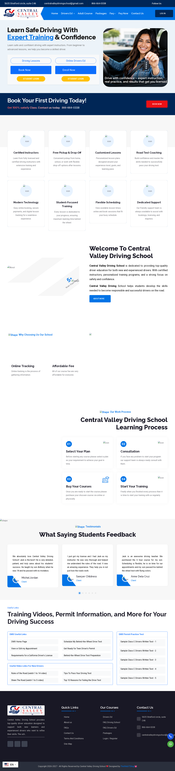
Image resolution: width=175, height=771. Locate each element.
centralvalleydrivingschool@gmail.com (63, 3)
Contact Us (69, 733)
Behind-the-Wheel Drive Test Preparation (82, 655)
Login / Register (110, 738)
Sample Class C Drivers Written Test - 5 (138, 678)
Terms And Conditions (74, 738)
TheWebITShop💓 (129, 766)
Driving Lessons (31, 60)
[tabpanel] (33, 566)
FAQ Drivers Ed (109, 728)
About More (98, 299)
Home (54, 13)
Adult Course (85, 13)
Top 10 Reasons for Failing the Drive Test (82, 680)
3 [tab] (86, 593)
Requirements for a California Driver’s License (31, 655)
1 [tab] (79, 593)
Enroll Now (69, 70)
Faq (112, 13)
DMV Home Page (19, 641)
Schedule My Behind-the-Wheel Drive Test (83, 641)
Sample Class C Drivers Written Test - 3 (138, 660)
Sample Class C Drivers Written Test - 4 (138, 669)
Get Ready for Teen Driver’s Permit (79, 648)
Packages (101, 13)
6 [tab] (95, 593)
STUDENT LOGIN (31, 79)
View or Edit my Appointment (24, 648)
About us (68, 722)
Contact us (137, 13)
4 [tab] (89, 593)
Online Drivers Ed (75, 60)
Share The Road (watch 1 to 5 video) (27, 680)
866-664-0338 (99, 3)
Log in (163, 13)
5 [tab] (92, 593)
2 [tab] (82, 593)
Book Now (157, 104)
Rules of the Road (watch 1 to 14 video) (29, 673)
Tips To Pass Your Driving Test (77, 673)
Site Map (68, 744)
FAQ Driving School (111, 722)
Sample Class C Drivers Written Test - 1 (138, 641)
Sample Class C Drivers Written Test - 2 (138, 650)
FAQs (66, 728)
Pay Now (123, 13)
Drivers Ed (67, 13)
